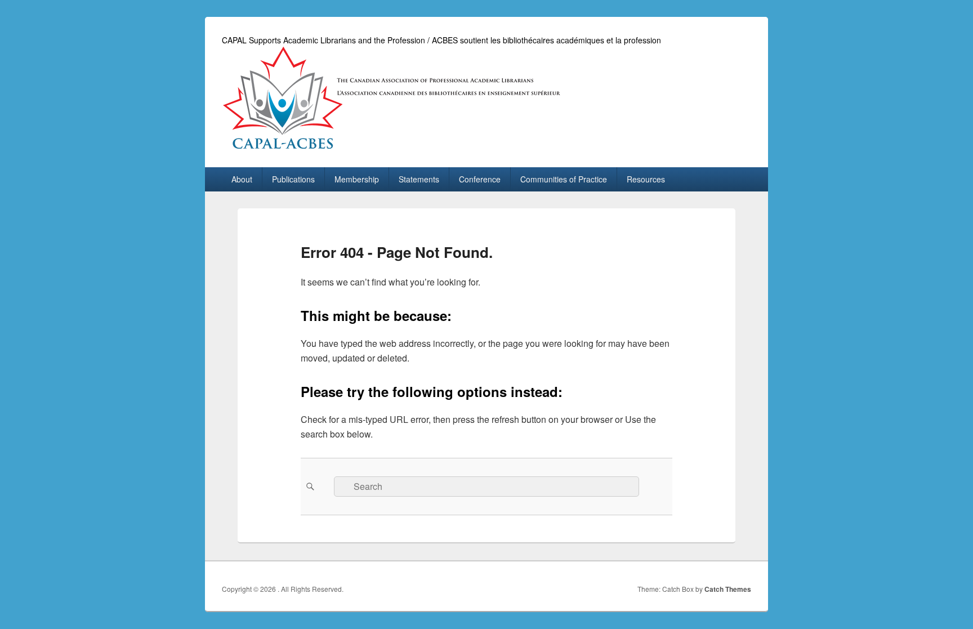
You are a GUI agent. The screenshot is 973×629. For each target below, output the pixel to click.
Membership (356, 179)
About (241, 179)
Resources (646, 179)
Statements (419, 179)
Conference (480, 179)
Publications (293, 179)
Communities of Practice (563, 179)
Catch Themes (727, 589)
